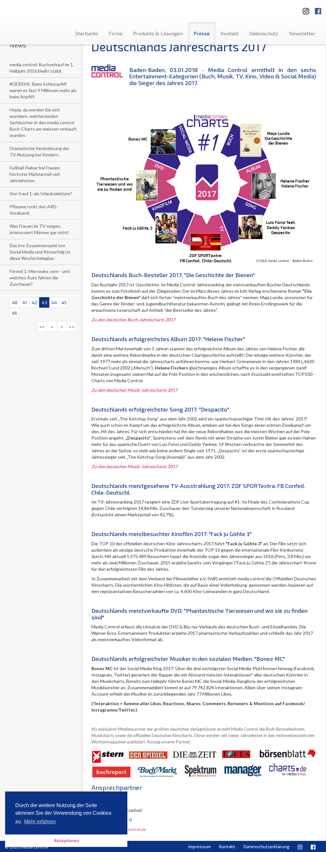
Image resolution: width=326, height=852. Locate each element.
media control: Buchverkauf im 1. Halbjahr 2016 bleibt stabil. (42, 68)
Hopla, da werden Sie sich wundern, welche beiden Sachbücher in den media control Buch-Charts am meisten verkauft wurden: (43, 122)
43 (44, 302)
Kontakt (229, 33)
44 (54, 302)
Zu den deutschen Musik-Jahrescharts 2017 (134, 390)
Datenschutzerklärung (266, 846)
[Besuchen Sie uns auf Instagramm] (304, 9)
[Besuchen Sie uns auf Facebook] (318, 9)
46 (14, 313)
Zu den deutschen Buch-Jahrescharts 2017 (133, 319)
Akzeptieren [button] (66, 840)
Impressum (199, 846)
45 (64, 302)
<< (42, 326)
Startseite (86, 33)
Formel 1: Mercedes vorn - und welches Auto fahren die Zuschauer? (40, 277)
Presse (202, 33)
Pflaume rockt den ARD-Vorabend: (34, 210)
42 (34, 302)
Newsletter (302, 33)
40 (15, 302)
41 (24, 302)
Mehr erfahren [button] (40, 821)
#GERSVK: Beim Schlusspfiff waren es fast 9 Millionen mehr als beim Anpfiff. (43, 90)
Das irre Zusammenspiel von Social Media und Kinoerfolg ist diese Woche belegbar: (40, 252)
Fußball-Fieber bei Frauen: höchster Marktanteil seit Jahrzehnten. (35, 174)
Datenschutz (263, 33)
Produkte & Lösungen (158, 33)
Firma (115, 33)
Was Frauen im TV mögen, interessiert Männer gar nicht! (39, 229)
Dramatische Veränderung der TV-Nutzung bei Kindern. (39, 151)
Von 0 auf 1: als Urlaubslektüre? (41, 193)
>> (71, 326)
